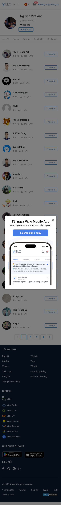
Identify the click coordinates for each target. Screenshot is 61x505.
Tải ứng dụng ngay (30, 232)
